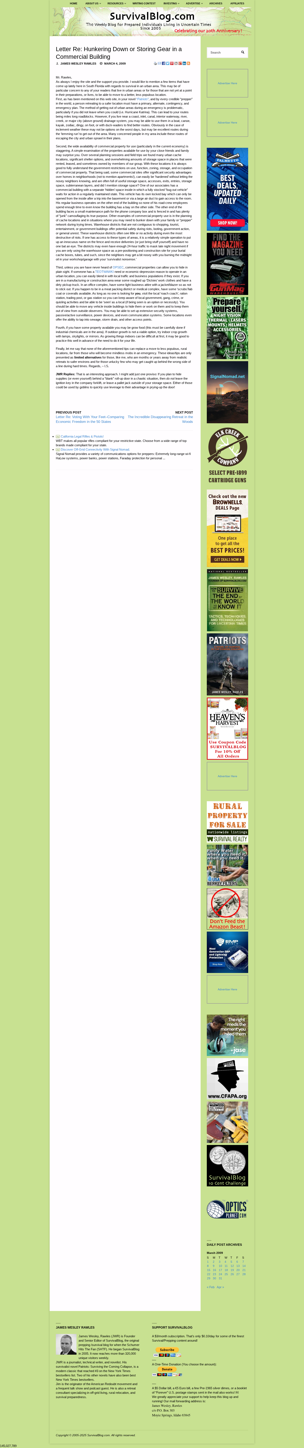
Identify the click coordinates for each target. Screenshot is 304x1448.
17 (220, 1270)
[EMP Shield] (227, 952)
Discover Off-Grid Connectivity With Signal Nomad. (93, 449)
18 (226, 1270)
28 (244, 1274)
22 (208, 1274)
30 (214, 1278)
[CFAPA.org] (227, 1078)
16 (214, 1270)
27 (238, 1274)
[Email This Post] (159, 63)
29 (208, 1278)
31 (220, 1278)
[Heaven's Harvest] (227, 729)
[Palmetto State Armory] (227, 189)
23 (214, 1274)
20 (238, 1270)
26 (232, 1274)
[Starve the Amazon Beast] (227, 909)
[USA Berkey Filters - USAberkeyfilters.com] (227, 865)
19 (232, 1270)
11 (226, 1266)
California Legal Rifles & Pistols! (80, 436)
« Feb (210, 1287)
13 (238, 1266)
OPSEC (118, 267)
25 (226, 1274)
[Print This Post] (155, 63)
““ (142, 99)
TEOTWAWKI (104, 271)
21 (244, 1270)
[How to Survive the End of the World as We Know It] (227, 600)
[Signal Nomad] (227, 392)
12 (232, 1266)
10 (220, 1266)
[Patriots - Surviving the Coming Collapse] (227, 664)
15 (208, 1270)
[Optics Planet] (227, 1209)
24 (220, 1274)
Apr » (220, 1287)
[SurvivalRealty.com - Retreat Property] (227, 822)
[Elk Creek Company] (227, 456)
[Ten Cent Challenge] (227, 1165)
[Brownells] (227, 528)
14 (244, 1266)
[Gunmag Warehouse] (227, 264)
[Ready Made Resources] (227, 328)
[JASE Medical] (227, 1035)
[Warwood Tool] (227, 1122)
